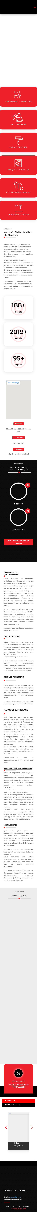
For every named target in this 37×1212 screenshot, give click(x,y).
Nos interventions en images (18, 542)
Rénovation (12, 1105)
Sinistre (10, 1101)
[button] (6, 1127)
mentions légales (18, 1209)
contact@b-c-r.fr (15, 1197)
